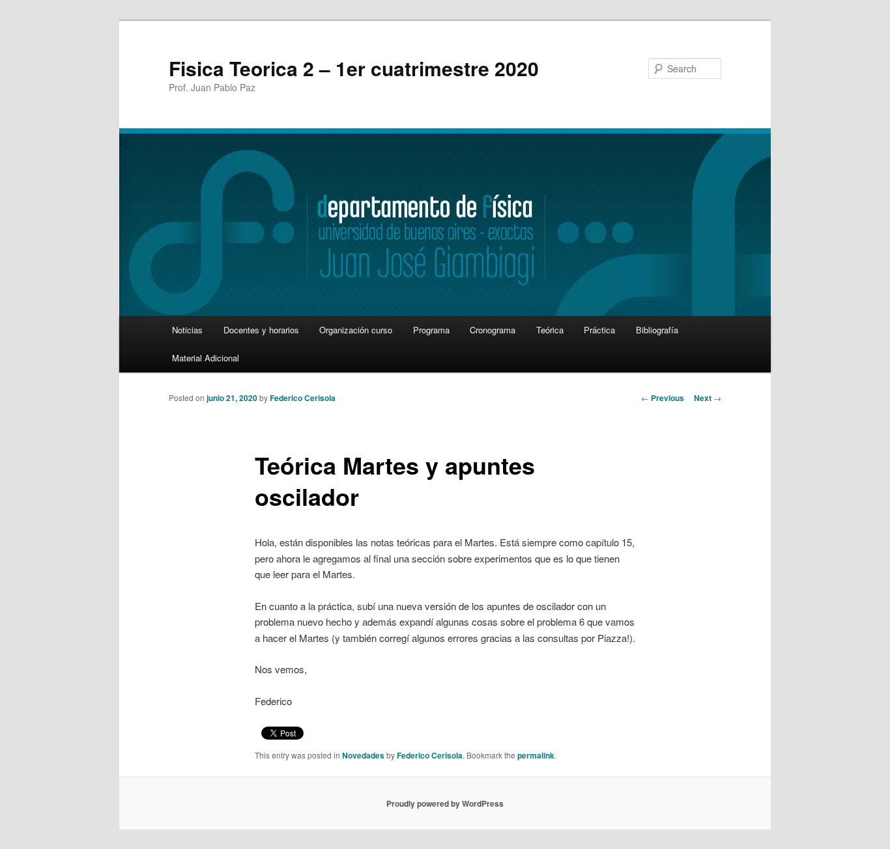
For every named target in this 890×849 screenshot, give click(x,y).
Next (707, 398)
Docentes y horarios (261, 330)
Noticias (187, 330)
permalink (535, 755)
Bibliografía (657, 330)
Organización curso (355, 330)
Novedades (363, 755)
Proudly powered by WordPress (445, 803)
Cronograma (492, 330)
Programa (431, 330)
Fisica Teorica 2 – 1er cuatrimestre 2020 (354, 68)
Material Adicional (205, 358)
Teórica (550, 330)
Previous (662, 398)
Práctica (599, 330)
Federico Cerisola (303, 398)
